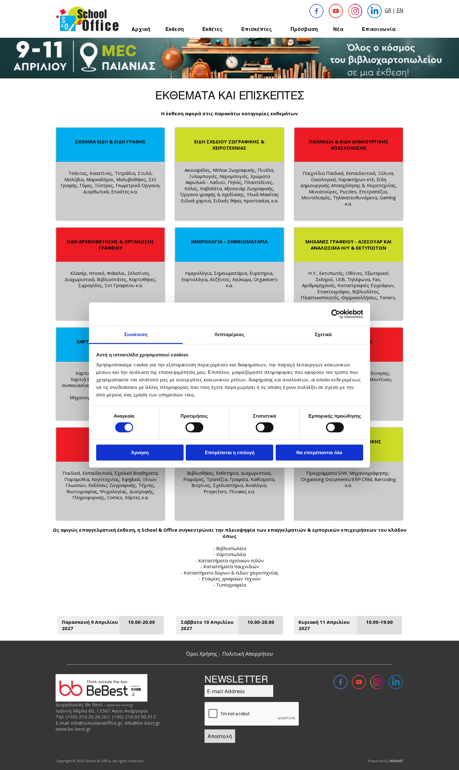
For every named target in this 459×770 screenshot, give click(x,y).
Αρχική (140, 28)
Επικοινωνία (379, 28)
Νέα (338, 28)
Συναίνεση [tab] (135, 334)
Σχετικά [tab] (323, 334)
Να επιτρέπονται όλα (319, 452)
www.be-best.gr (120, 705)
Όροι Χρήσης (201, 653)
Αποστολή (220, 736)
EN (400, 10)
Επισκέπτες (256, 28)
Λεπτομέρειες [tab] (229, 334)
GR (388, 10)
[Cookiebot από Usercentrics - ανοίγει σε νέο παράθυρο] (335, 314)
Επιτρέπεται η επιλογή (229, 452)
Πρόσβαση (304, 28)
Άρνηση (140, 452)
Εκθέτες (212, 28)
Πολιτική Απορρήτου (247, 653)
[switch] (194, 427)
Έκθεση (174, 28)
